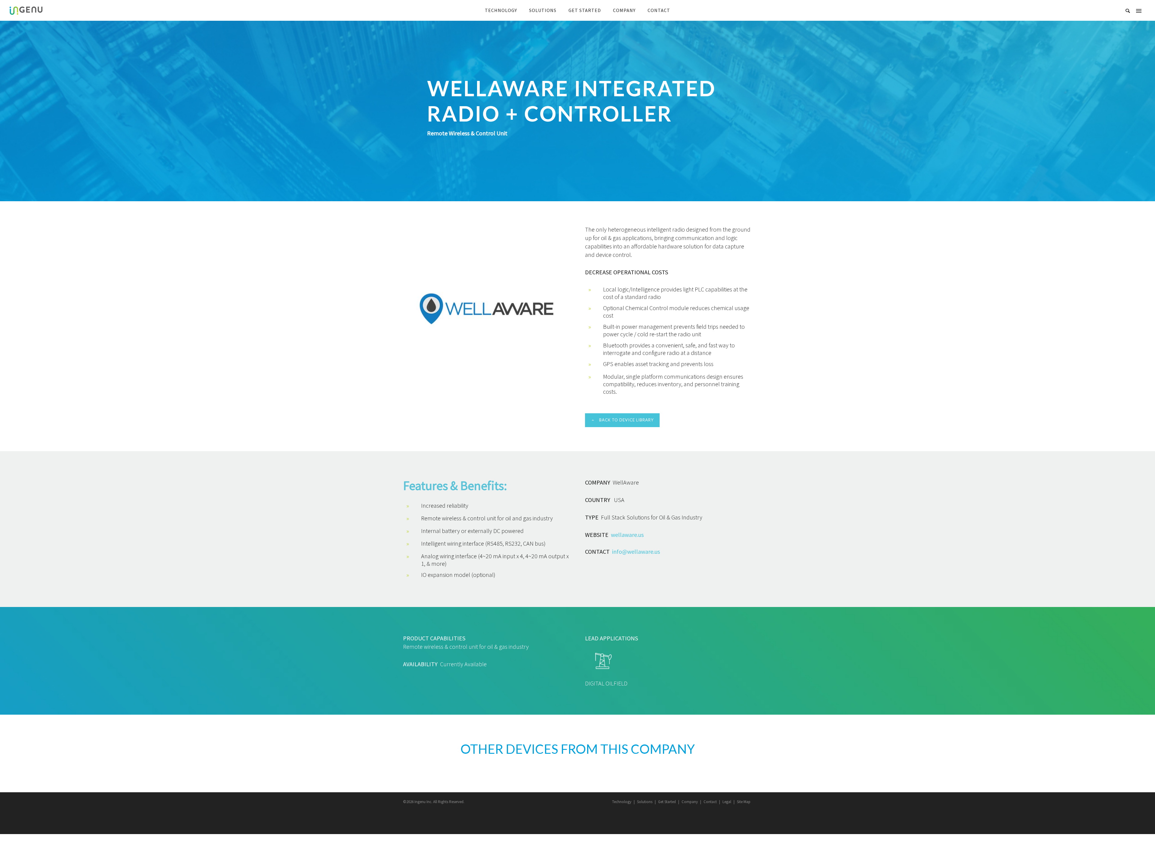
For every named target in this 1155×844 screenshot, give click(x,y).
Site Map (743, 801)
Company (690, 801)
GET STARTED (584, 10)
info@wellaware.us (636, 551)
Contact (710, 801)
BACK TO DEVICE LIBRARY (626, 419)
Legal (726, 801)
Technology (621, 801)
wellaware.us (627, 534)
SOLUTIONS (542, 10)
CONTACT (659, 10)
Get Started (667, 801)
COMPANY (624, 10)
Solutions (644, 801)
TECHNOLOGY (501, 10)
